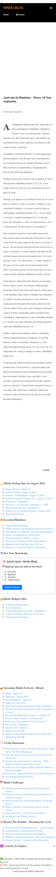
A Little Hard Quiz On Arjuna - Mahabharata (25, 610)
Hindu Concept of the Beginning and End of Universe (29, 528)
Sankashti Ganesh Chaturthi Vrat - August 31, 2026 (28, 498)
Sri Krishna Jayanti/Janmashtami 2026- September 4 (28, 705)
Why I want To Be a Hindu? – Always (22, 537)
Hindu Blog (13, 8)
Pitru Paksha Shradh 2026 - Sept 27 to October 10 (27, 715)
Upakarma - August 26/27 (16, 696)
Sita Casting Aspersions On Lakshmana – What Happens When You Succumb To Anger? (26, 762)
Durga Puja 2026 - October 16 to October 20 (25, 721)
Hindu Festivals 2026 (15, 730)
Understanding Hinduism (16, 525)
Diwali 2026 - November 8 (17, 724)
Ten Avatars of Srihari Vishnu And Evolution (25, 541)
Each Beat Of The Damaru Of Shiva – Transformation (29, 827)
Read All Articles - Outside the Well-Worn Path (27, 840)
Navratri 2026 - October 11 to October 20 (23, 718)
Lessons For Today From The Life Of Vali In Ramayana (30, 773)
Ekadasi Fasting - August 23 (18, 489)
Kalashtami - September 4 (17, 501)
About (6, 15)
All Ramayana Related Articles (19, 776)
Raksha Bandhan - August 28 (18, 699)
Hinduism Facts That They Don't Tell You (24, 544)
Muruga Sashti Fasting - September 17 (22, 507)
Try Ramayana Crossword (16, 617)
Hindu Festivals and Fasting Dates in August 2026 (27, 510)
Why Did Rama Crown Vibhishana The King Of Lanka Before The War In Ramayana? (30, 750)
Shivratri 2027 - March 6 (16, 727)
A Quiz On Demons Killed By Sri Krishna (24, 613)
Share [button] (46, 470)
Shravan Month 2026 (14, 513)
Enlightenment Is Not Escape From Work (24, 830)
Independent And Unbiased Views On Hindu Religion (29, 531)
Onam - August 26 (13, 693)
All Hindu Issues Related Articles (20, 816)
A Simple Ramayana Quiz (16, 604)
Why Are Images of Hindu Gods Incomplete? (25, 833)
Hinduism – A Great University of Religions (25, 547)
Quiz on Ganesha (13, 607)
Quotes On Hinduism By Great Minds (22, 534)
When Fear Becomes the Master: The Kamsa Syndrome (30, 836)
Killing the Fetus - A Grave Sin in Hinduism (25, 813)
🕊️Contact (20, 15)
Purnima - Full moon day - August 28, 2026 (24, 495)
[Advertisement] (28, 53)
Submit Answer (12, 587)
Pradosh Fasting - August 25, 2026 (20, 492)
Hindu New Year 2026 (15, 702)
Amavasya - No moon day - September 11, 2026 (26, 504)
